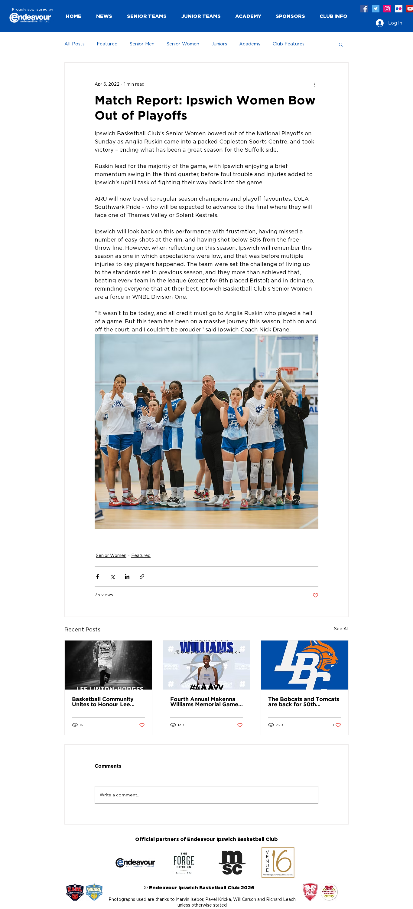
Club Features (288, 44)
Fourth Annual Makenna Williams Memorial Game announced (204, 702)
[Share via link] (142, 576)
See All (341, 629)
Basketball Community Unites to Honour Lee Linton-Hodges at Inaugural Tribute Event (104, 702)
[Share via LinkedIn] (127, 576)
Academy (250, 44)
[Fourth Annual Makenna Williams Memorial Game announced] (206, 665)
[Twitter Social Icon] (375, 8)
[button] (146, 16)
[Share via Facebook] (97, 576)
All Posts (74, 44)
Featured (107, 44)
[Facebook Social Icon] (364, 8)
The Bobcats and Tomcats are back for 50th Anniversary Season (303, 702)
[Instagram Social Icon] (387, 8)
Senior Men (142, 44)
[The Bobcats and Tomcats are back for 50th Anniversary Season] (304, 665)
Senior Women (183, 44)
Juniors (219, 44)
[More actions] (314, 84)
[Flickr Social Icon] (398, 8)
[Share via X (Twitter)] (112, 576)
